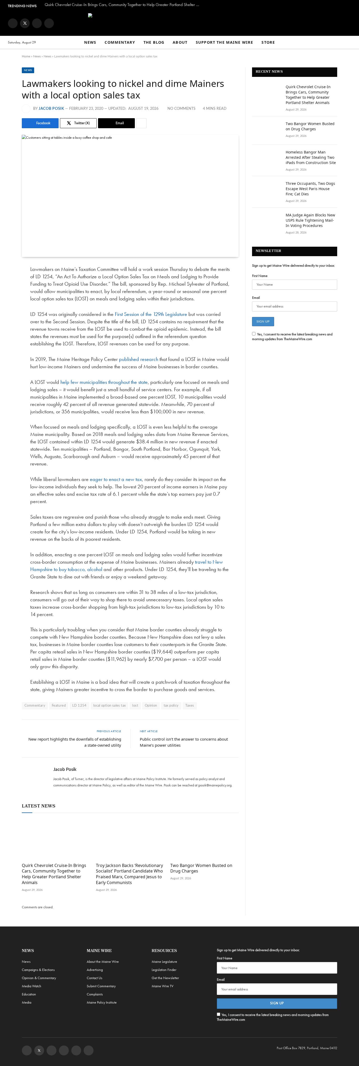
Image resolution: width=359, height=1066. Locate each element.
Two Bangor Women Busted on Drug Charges (201, 868)
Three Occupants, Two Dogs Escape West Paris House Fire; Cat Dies (310, 188)
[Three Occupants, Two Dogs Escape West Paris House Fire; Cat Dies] (266, 190)
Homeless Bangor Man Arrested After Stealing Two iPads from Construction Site (311, 157)
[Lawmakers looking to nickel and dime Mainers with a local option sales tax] (130, 196)
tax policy (171, 705)
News (90, 42)
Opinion (151, 705)
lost (135, 705)
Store (268, 42)
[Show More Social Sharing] (141, 123)
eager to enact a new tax (116, 479)
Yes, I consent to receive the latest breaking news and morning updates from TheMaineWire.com (292, 336)
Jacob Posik (51, 109)
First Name (260, 275)
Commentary (120, 42)
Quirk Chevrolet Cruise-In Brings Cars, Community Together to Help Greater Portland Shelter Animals (123, 4)
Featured (59, 705)
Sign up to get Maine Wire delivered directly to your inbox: (293, 265)
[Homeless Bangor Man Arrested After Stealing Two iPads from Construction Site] (266, 159)
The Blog (153, 42)
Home (26, 56)
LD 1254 (79, 705)
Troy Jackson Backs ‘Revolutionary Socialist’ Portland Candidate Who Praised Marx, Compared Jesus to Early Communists (129, 874)
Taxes (189, 705)
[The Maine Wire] (179, 23)
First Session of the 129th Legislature (151, 314)
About (180, 42)
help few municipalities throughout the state (104, 382)
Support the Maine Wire (224, 42)
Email (256, 297)
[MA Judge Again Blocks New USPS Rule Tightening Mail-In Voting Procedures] (266, 222)
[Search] (348, 42)
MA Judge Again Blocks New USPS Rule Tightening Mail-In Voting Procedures (310, 220)
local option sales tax (109, 705)
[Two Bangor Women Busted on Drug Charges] (204, 839)
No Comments (181, 109)
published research (138, 359)
